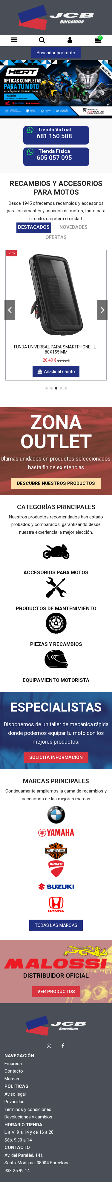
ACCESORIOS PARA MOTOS (56, 572)
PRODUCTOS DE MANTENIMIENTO (56, 608)
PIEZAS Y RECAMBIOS (56, 644)
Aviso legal (15, 1094)
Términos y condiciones (27, 1109)
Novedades (73, 227)
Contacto (13, 1071)
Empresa (13, 1063)
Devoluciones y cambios (28, 1117)
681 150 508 (54, 136)
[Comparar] (56, 339)
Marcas (11, 1079)
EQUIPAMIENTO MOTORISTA (56, 680)
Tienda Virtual (54, 130)
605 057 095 (54, 157)
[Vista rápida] (65, 339)
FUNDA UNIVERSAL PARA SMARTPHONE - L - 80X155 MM (56, 349)
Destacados (34, 227)
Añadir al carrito (59, 371)
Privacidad (14, 1101)
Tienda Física (54, 151)
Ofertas (56, 237)
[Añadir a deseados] (47, 339)
